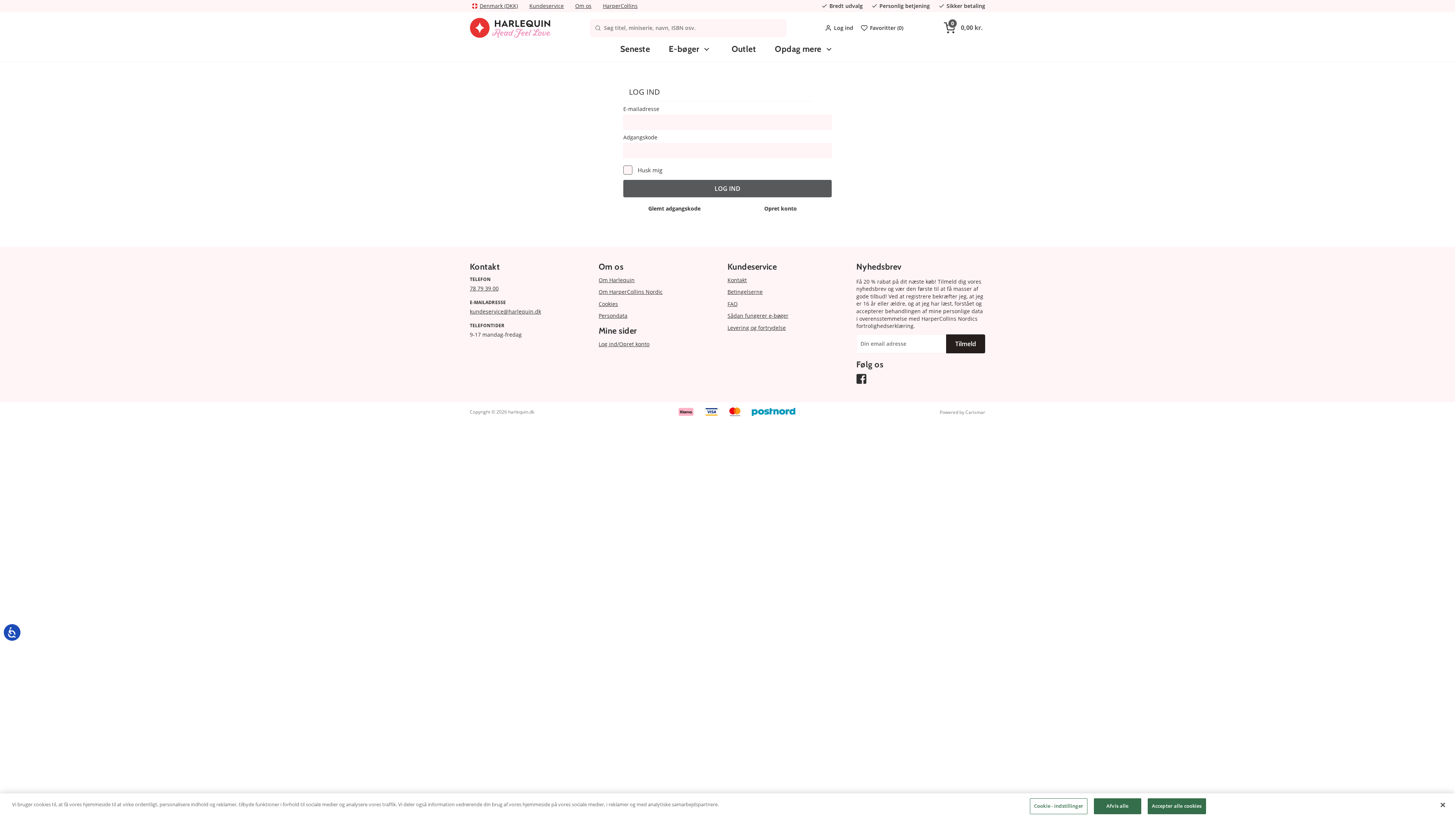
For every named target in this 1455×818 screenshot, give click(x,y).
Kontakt (737, 280)
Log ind (843, 27)
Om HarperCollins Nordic (631, 291)
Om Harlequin (617, 280)
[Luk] (1443, 804)
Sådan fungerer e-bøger (758, 315)
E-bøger (684, 49)
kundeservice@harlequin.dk (505, 311)
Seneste (635, 49)
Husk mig (650, 170)
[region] (727, 805)
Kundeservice (546, 5)
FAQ (733, 304)
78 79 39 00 (484, 288)
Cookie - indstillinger (1058, 805)
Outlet (744, 49)
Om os (583, 5)
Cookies (608, 304)
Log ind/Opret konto (624, 344)
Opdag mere (798, 49)
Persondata (613, 315)
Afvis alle (1117, 805)
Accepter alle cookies (1177, 805)
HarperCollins (620, 5)
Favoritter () (886, 27)
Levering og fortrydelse (757, 327)
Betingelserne (745, 291)
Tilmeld (965, 344)
